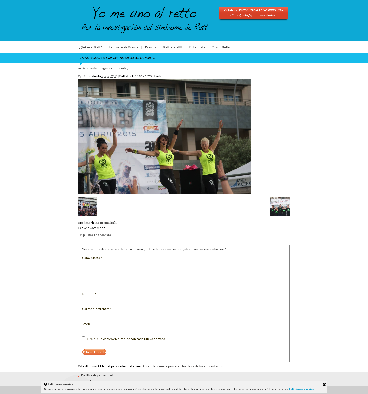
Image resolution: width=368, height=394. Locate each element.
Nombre (89, 294)
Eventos (151, 47)
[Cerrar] (324, 384)
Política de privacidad (97, 375)
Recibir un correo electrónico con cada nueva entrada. (126, 339)
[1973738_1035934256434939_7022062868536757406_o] (164, 136)
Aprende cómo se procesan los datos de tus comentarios (182, 366)
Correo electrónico (97, 309)
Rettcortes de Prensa (123, 47)
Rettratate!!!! (172, 47)
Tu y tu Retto (221, 47)
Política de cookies (302, 388)
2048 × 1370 (143, 76)
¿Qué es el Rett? (90, 47)
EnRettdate (197, 47)
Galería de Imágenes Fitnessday (103, 68)
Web (86, 324)
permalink (108, 223)
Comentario (92, 258)
